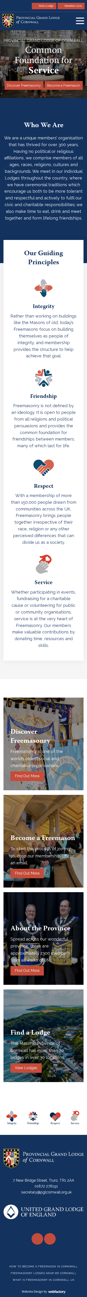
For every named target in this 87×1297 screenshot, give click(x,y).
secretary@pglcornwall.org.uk (46, 1192)
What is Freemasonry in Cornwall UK (43, 1279)
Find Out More (27, 776)
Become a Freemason (63, 85)
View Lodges (26, 1068)
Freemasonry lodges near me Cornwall (44, 1273)
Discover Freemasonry (24, 85)
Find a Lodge (46, 6)
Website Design (32, 1291)
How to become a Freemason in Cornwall (43, 1266)
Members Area (73, 6)
